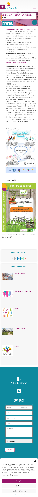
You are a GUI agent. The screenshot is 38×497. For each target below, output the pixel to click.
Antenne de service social (22, 291)
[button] (2, 7)
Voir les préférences (19, 491)
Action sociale (26, 15)
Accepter (19, 481)
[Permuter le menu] (34, 8)
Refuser (19, 486)
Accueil (4, 15)
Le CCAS (16, 346)
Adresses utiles (19, 274)
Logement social (19, 329)
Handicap (17, 309)
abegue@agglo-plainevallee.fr (17, 62)
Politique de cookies (19, 494)
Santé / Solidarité (14, 15)
